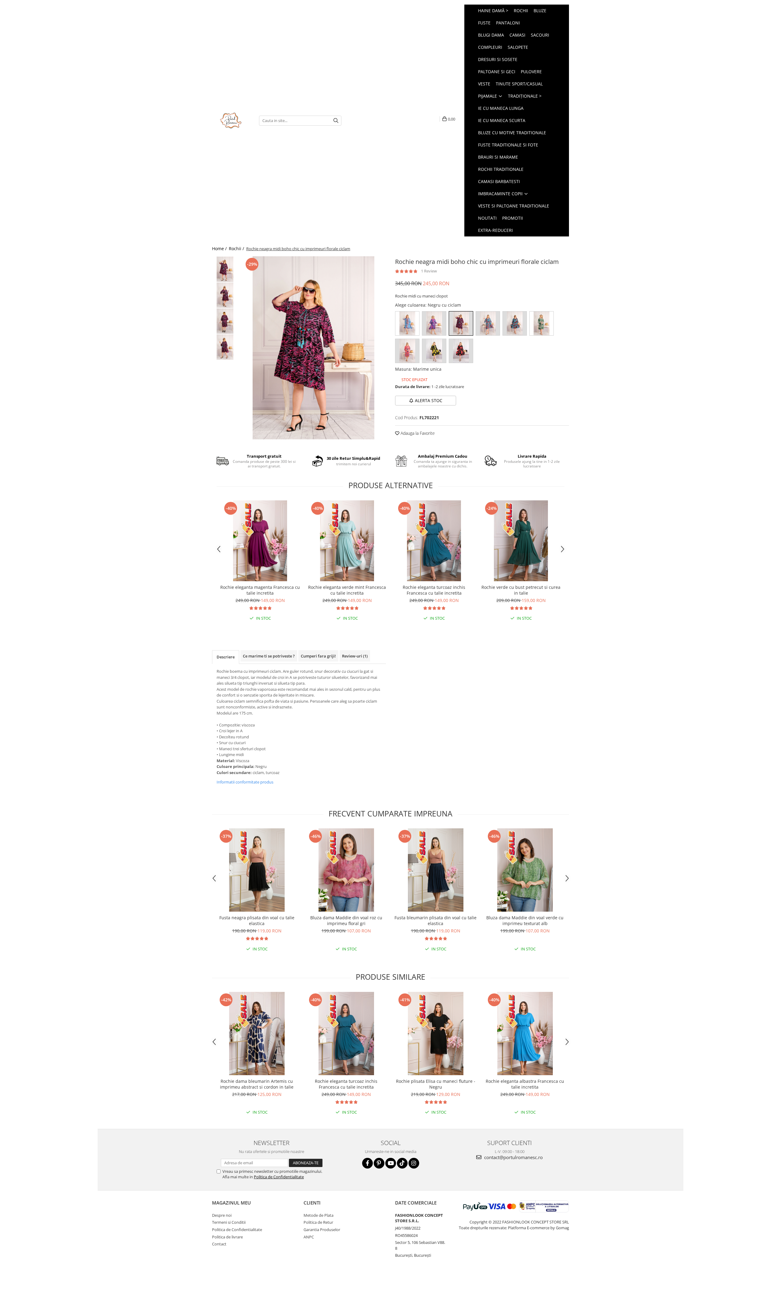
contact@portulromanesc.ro (513, 1157)
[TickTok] (402, 1163)
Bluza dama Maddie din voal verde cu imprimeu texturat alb (524, 920)
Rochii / (237, 248)
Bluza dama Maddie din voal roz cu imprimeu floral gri (346, 920)
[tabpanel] (313, 347)
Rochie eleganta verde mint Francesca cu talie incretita (347, 590)
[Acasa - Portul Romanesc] (231, 120)
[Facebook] (367, 1163)
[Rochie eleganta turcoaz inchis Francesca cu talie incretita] (434, 540)
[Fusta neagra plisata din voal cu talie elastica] (256, 870)
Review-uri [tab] (355, 656)
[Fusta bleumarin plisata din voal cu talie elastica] (435, 870)
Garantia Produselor (322, 1229)
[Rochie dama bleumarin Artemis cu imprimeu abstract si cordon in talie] (256, 1033)
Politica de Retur (318, 1222)
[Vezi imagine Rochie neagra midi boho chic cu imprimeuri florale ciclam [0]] (225, 269)
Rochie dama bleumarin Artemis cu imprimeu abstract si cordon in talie (256, 1084)
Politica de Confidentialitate (279, 1177)
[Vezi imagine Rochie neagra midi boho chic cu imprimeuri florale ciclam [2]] (225, 321)
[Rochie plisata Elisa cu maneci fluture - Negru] (435, 1033)
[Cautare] (335, 121)
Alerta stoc (428, 400)
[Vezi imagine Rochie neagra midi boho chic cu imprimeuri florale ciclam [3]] (225, 347)
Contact (219, 1244)
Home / (220, 248)
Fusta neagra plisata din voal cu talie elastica (256, 920)
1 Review (429, 271)
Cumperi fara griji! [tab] (318, 656)
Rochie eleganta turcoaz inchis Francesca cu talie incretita (434, 590)
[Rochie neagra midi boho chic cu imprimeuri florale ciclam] (313, 347)
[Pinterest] (379, 1163)
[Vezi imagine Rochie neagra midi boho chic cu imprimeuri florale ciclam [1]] (225, 295)
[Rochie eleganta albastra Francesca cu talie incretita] (525, 1033)
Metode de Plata (318, 1215)
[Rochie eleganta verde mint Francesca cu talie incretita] (347, 540)
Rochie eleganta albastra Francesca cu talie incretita (525, 1084)
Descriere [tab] (226, 657)
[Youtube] (390, 1163)
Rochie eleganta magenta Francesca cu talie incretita (260, 590)
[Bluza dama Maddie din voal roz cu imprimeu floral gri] (346, 870)
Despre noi (222, 1215)
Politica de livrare (227, 1237)
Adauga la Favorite (417, 433)
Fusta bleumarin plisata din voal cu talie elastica (435, 920)
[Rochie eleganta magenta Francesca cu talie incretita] (260, 540)
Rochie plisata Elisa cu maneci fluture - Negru (435, 1084)
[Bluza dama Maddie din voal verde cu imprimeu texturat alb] (525, 870)
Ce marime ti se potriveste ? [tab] (269, 656)
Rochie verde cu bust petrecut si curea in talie (520, 590)
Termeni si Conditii (229, 1222)
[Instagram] (413, 1163)
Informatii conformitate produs (245, 782)
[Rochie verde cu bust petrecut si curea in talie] (520, 540)
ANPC (309, 1237)
